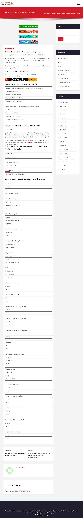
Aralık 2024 (63, 134)
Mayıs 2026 (63, 106)
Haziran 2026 (64, 102)
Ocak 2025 (63, 130)
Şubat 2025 (63, 126)
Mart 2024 (63, 169)
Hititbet (34, 55)
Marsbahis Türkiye (65, 82)
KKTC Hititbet (41, 55)
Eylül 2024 (63, 146)
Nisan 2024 (63, 165)
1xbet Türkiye (64, 58)
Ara (59, 27)
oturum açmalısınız (24, 491)
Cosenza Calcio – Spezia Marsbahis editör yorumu (65, 13)
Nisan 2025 (63, 118)
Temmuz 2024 (64, 154)
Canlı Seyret (24, 71)
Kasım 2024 (63, 138)
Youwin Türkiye (64, 86)
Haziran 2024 (64, 158)
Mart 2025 (63, 122)
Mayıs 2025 (63, 114)
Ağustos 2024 (64, 150)
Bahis (61, 66)
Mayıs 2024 (63, 162)
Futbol (25, 55)
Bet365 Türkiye (64, 70)
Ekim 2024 (63, 142)
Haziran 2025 (64, 110)
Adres (61, 62)
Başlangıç (47, 13)
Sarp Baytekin (12, 55)
